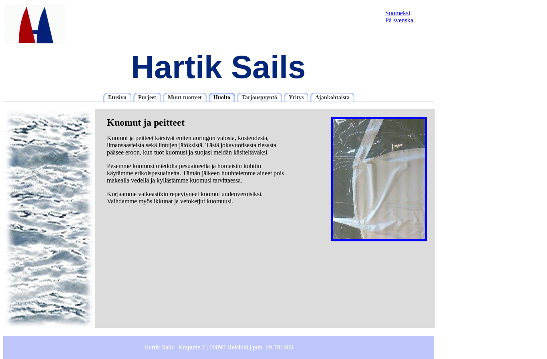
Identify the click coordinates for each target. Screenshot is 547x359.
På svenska (399, 20)
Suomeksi (397, 13)
